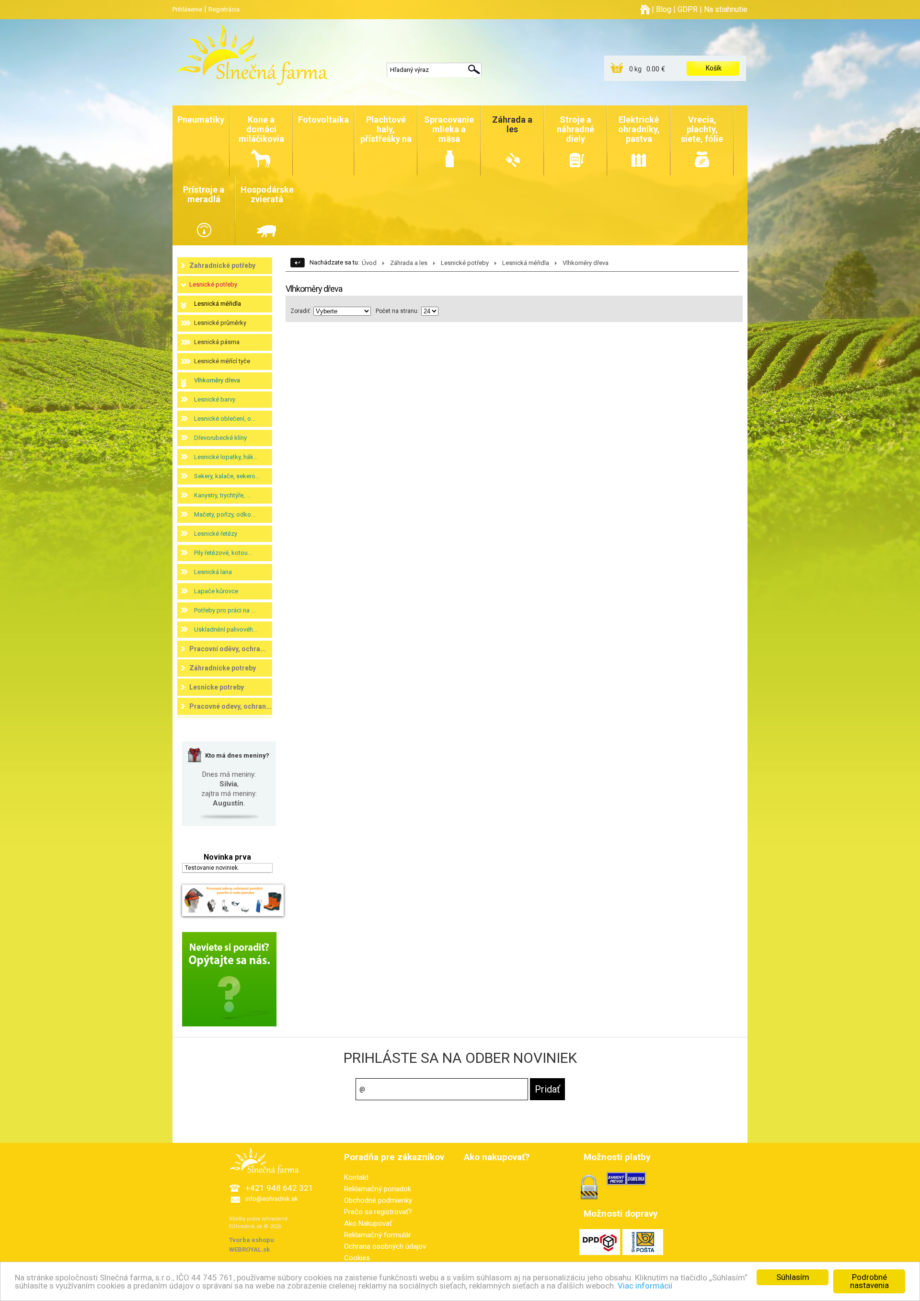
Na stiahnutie (726, 9)
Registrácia (224, 9)
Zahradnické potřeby (222, 265)
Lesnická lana (213, 572)
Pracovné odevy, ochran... (230, 706)
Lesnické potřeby (213, 284)
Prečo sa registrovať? (378, 1212)
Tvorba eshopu (251, 1239)
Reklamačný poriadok (377, 1189)
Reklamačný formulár (377, 1235)
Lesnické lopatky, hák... (226, 457)
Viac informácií (645, 1285)
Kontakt (356, 1177)
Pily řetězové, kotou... (223, 552)
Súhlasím (792, 1277)
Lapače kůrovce (216, 591)
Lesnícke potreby (216, 687)
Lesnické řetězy (215, 533)
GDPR (688, 9)
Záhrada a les (408, 262)
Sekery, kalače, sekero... (227, 476)
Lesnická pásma (217, 341)
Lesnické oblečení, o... (224, 418)
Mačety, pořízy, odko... (224, 514)
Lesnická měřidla (217, 303)
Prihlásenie (187, 9)
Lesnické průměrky (220, 322)
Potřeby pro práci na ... (224, 610)
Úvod (369, 262)
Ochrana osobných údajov (385, 1246)
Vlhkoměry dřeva (217, 380)
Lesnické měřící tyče (222, 361)
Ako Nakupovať (368, 1223)
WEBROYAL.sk (249, 1249)
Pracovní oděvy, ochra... (227, 649)
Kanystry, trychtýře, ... (222, 495)
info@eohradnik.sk (271, 1198)
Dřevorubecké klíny (220, 437)
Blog (663, 9)
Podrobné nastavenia (869, 1281)
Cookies (357, 1258)
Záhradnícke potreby (222, 668)
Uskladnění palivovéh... (225, 629)
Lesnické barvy (214, 399)
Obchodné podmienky (378, 1200)
